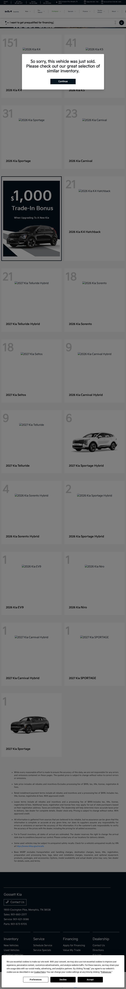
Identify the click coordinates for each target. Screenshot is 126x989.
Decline (63, 979)
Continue (63, 81)
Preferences (36, 979)
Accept (90, 979)
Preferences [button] (106, 972)
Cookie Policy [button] (40, 972)
